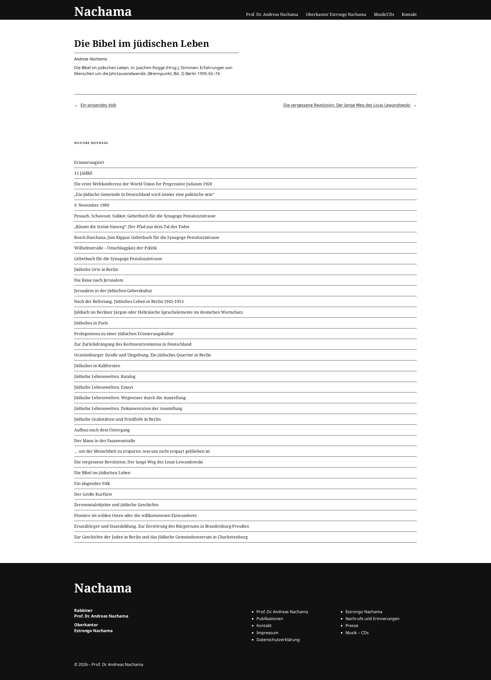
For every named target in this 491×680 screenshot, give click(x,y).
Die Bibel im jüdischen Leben (102, 472)
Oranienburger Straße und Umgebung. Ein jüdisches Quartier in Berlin (142, 355)
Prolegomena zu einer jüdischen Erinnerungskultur (124, 333)
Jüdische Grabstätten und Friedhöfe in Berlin (117, 419)
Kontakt (264, 625)
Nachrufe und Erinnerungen (372, 618)
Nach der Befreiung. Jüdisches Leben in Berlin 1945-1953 (129, 301)
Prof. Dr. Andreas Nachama (282, 611)
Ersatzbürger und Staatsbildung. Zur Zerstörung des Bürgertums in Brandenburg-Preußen (161, 526)
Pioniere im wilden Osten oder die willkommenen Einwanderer (135, 515)
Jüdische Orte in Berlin (96, 269)
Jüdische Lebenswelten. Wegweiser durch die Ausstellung (130, 397)
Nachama (103, 11)
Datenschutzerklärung (278, 639)
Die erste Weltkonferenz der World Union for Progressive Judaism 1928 (143, 184)
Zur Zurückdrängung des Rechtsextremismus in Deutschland (133, 344)
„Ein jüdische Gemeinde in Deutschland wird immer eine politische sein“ (144, 194)
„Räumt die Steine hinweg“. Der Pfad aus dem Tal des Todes (131, 226)
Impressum (267, 632)
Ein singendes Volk (98, 105)
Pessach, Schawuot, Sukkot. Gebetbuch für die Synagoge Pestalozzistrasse (145, 216)
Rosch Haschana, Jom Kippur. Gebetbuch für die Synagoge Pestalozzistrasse (146, 237)
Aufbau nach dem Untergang (102, 430)
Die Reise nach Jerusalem (98, 280)
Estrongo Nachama (363, 611)
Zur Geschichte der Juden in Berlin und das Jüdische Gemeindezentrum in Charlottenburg (161, 537)
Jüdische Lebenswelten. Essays (103, 387)
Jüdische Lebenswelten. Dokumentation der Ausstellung (128, 408)
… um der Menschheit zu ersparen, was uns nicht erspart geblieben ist (142, 451)
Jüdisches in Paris (91, 323)
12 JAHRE (83, 173)
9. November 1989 (91, 205)
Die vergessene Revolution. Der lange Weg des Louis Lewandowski (346, 105)
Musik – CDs (357, 632)
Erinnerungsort (89, 162)
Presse (351, 625)
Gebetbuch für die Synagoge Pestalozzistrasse (118, 258)
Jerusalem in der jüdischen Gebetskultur (113, 290)
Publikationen (269, 618)
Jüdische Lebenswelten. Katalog (105, 376)
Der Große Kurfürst (93, 494)
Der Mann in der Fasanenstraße (104, 440)
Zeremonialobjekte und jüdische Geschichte (116, 504)
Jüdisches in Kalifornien (97, 365)
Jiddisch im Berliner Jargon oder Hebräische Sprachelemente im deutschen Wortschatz (158, 312)
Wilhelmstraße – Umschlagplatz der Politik (115, 248)
